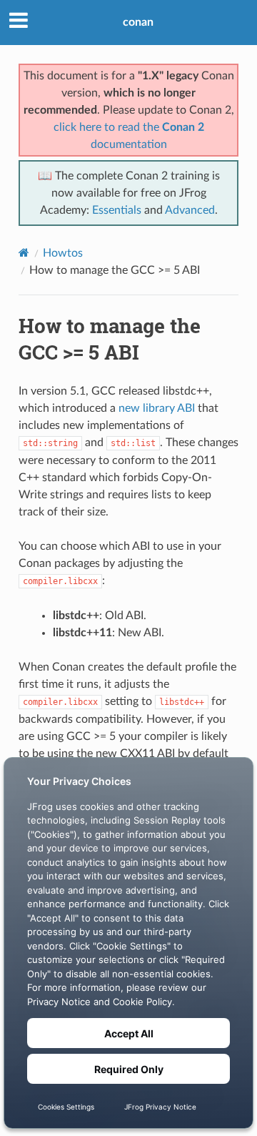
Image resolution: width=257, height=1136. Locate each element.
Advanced (190, 210)
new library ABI (157, 408)
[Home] (24, 253)
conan (138, 22)
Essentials (116, 210)
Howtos (63, 253)
